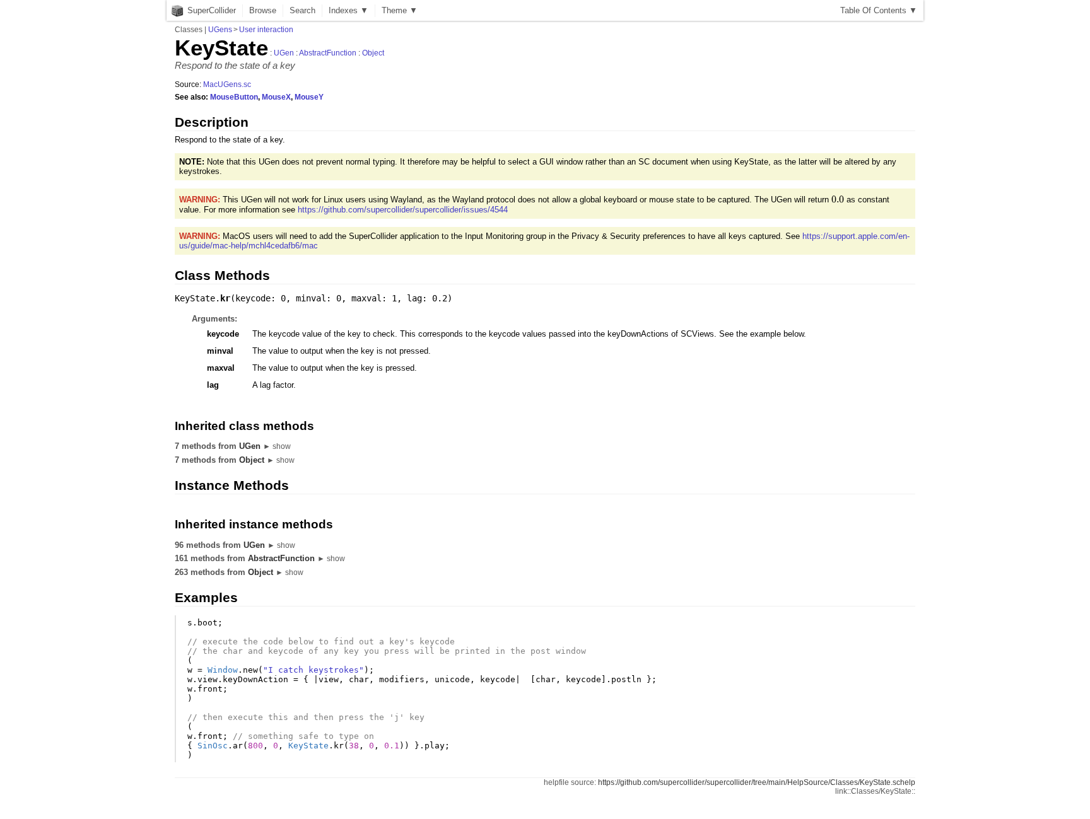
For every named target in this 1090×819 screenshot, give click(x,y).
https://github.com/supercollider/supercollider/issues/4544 (403, 209)
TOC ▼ (878, 10)
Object (373, 53)
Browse (262, 10)
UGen (284, 53)
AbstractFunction (327, 53)
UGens (220, 29)
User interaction (266, 29)
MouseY (309, 97)
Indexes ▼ (348, 10)
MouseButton (234, 97)
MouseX (276, 97)
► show (277, 446)
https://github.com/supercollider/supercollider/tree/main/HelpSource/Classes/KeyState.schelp (756, 782)
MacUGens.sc (227, 84)
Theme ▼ (400, 10)
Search (302, 10)
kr (225, 298)
